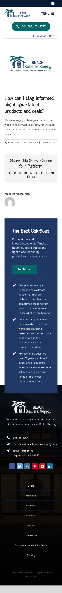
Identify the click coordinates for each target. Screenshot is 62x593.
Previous (41, 35)
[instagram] (27, 466)
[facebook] (12, 466)
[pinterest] (35, 466)
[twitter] (20, 466)
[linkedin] (50, 466)
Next (52, 35)
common (34, 142)
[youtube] (42, 466)
